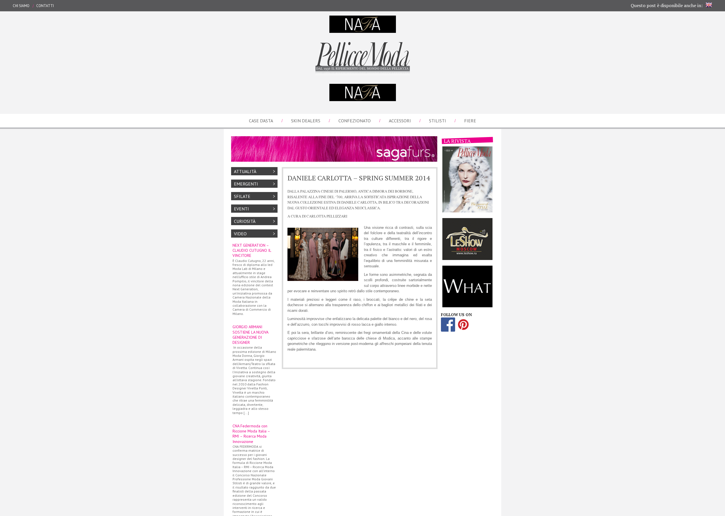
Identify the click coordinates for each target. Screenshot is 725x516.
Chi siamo (21, 5)
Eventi (241, 209)
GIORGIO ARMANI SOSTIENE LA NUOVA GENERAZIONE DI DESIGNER (254, 369)
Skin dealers (305, 120)
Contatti (45, 5)
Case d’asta (261, 120)
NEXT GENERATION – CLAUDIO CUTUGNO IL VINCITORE (253, 279)
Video (240, 233)
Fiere (470, 120)
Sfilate (242, 196)
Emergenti (246, 184)
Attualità (245, 171)
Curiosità (244, 221)
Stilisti (437, 120)
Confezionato (354, 120)
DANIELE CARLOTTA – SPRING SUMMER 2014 (358, 177)
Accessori (400, 120)
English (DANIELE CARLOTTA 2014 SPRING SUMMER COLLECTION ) (708, 4)
